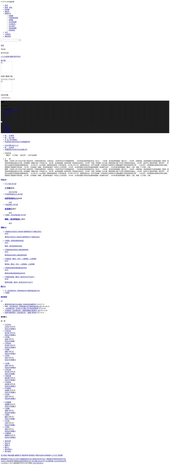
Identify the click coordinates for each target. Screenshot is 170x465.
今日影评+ (12, 24)
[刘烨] (7, 394)
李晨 (6, 358)
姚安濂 (7, 378)
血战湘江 (8, 209)
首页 (6, 5)
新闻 (6, 7)
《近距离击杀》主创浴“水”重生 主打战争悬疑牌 (21, 308)
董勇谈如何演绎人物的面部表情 (16, 255)
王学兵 (7, 327)
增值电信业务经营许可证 (22, 461)
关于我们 (4, 455)
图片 (3, 286)
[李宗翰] (8, 369)
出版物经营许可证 (25, 459)
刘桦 (6, 365)
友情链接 (47, 455)
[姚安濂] (8, 376)
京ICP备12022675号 (38, 461)
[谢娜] (7, 408)
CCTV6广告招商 (57, 455)
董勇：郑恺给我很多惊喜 (13, 246)
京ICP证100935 (38, 463)
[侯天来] (8, 331)
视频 (3, 227)
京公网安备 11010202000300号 (55, 461)
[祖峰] (7, 349)
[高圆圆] (8, 402)
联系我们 (32, 455)
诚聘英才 (18, 455)
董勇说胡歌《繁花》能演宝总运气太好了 (19, 282)
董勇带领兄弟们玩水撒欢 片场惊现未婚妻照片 (21, 304)
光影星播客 (13, 28)
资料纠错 (8, 115)
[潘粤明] (8, 433)
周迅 (6, 429)
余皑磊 (7, 384)
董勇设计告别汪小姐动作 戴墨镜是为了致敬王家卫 (22, 237)
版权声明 (25, 455)
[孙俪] (7, 337)
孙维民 (7, 390)
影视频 (7, 9)
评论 (10, 7)
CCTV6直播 (5, 56)
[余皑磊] (8, 382)
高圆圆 (7, 404)
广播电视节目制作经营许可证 (55, 459)
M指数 (11, 20)
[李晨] (7, 355)
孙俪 (6, 339)
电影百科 (8, 36)
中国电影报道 (13, 18)
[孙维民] (8, 388)
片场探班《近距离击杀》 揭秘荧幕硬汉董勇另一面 (22, 310)
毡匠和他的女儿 (11, 198)
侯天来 (7, 333)
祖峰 (6, 351)
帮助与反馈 (40, 455)
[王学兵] (8, 324)
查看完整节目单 (14, 56)
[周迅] (7, 427)
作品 (3, 180)
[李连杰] (8, 343)
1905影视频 (13, 22)
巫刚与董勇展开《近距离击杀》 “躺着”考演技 (20, 312)
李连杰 (7, 345)
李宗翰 (7, 372)
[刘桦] (7, 363)
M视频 (11, 16)
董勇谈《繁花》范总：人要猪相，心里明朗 (20, 264)
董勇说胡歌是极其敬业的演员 (15, 273)
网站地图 (11, 455)
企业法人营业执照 (7, 461)
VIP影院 (7, 34)
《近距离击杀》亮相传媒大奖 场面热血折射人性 (25, 306)
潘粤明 (7, 435)
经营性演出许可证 (38, 459)
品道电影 (12, 30)
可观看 (12, 329)
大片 (6, 32)
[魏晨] (7, 414)
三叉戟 (7, 188)
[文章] (7, 421)
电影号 (7, 11)
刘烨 (6, 396)
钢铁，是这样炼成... (13, 219)
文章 (6, 423)
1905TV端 (4, 95)
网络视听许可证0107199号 (10, 459)
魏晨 (6, 417)
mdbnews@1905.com (11, 111)
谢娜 (6, 410)
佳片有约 (12, 26)
